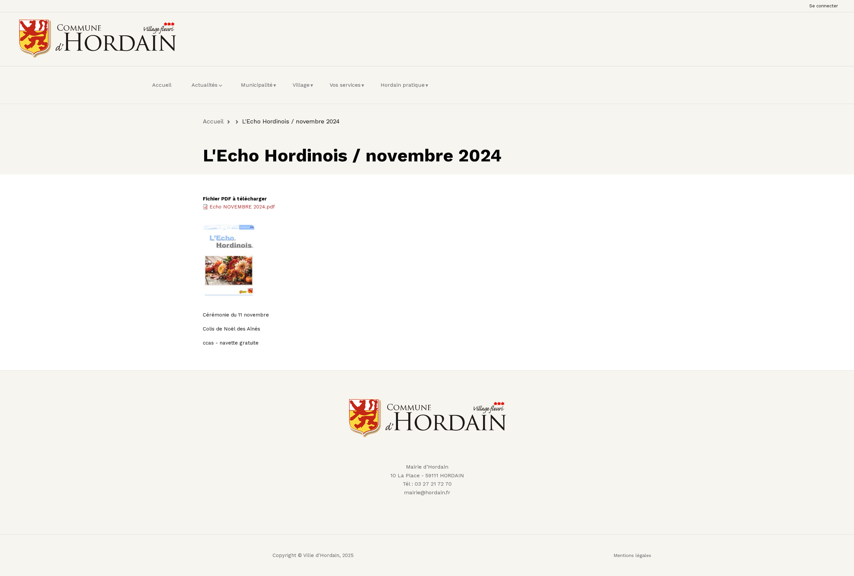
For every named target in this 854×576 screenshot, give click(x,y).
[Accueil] (97, 37)
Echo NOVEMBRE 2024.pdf (242, 207)
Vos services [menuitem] (347, 91)
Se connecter (823, 5)
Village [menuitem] (303, 91)
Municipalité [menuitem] (258, 91)
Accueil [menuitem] (161, 85)
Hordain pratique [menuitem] (404, 91)
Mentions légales (632, 555)
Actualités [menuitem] (207, 91)
